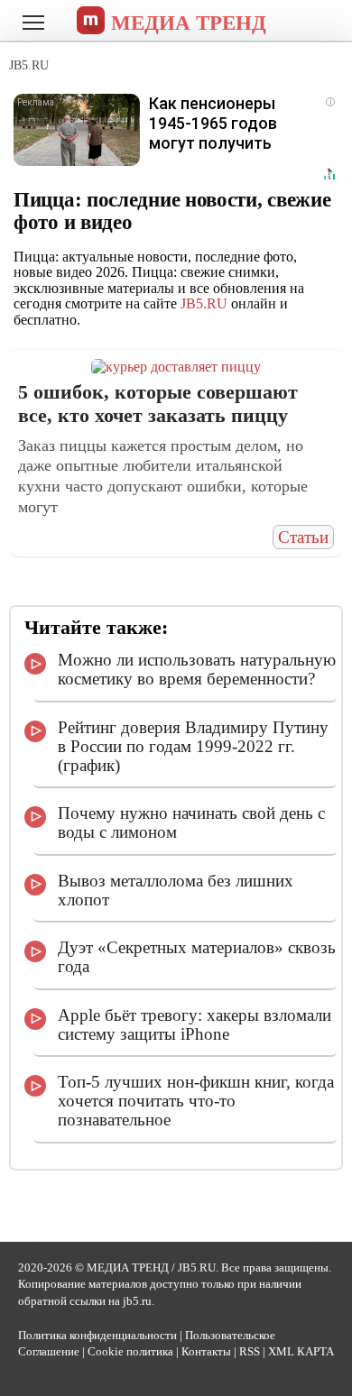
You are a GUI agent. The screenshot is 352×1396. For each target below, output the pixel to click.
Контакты (206, 1351)
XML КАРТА (301, 1351)
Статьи (303, 537)
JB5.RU (204, 303)
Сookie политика (130, 1351)
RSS (249, 1351)
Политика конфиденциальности (97, 1335)
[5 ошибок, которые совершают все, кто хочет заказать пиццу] (176, 366)
